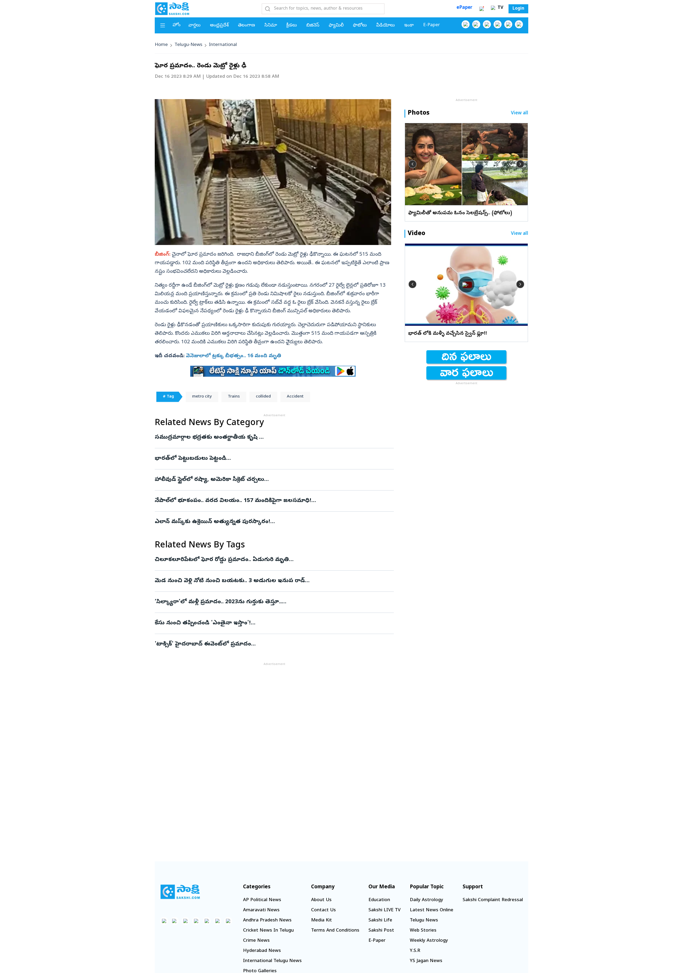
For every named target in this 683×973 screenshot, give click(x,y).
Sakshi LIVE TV (384, 910)
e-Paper (431, 25)
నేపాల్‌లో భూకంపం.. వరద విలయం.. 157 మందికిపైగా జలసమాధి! (268, 501)
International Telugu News (272, 961)
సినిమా (270, 25)
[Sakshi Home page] (172, 8)
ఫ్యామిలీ (336, 25)
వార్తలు (194, 25)
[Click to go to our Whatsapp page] (476, 24)
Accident (295, 396)
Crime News (256, 941)
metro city (202, 396)
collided (263, 396)
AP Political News (262, 900)
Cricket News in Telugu (268, 931)
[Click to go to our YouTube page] (508, 24)
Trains (234, 396)
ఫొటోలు (360, 25)
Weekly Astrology (429, 941)
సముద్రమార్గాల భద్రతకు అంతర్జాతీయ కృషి (261, 437)
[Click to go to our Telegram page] (217, 921)
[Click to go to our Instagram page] (498, 24)
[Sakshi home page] (180, 892)
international (223, 45)
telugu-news (188, 45)
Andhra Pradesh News (267, 920)
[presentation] (412, 164)
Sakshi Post (381, 931)
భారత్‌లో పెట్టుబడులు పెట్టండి (270, 458)
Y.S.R (415, 951)
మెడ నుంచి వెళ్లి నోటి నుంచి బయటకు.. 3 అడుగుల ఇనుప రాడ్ (265, 581)
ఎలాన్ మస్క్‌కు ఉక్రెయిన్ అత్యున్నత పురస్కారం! (264, 522)
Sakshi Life (380, 920)
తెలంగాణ (246, 25)
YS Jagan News (426, 961)
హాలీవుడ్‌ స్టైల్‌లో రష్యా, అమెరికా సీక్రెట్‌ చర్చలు (271, 480)
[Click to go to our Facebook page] (466, 24)
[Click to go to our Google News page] (519, 24)
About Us (321, 900)
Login (518, 9)
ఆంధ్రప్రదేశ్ (219, 25)
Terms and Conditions (335, 931)
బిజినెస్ (312, 25)
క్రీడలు (291, 25)
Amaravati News (261, 910)
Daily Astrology (426, 900)
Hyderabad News (262, 951)
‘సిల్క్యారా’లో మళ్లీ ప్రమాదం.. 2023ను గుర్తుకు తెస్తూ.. (268, 602)
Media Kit (321, 920)
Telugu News (424, 920)
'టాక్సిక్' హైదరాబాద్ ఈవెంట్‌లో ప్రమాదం (267, 644)
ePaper (464, 8)
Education (379, 900)
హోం (177, 25)
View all (519, 113)
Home (161, 45)
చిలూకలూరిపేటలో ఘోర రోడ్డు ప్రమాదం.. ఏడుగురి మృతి (272, 560)
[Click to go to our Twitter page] (487, 24)
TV (499, 8)
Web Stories (423, 931)
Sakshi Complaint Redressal (493, 900)
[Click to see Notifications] (482, 9)
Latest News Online (431, 910)
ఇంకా (409, 25)
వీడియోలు (385, 25)
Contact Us (323, 910)
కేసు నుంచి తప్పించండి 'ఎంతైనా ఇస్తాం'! (270, 623)
